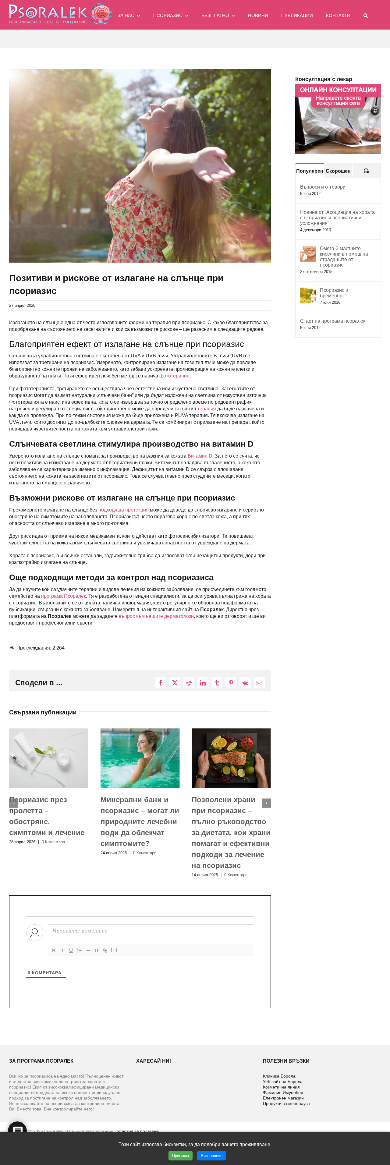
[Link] (105, 950)
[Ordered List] (79, 950)
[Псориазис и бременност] (308, 290)
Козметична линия (281, 1087)
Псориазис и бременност (334, 293)
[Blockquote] (96, 950)
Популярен (309, 171)
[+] (114, 950)
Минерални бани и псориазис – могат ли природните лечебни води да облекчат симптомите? (48, 821)
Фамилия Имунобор (283, 1092)
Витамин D (200, 456)
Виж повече (211, 1155)
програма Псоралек (63, 596)
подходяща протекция (123, 509)
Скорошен (338, 171)
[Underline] (71, 950)
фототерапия (174, 375)
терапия (206, 408)
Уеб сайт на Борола (283, 1081)
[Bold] (54, 950)
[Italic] (62, 950)
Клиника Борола (279, 1076)
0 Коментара (53, 853)
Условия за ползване (138, 1131)
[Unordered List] (88, 950)
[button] (365, 15)
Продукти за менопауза (286, 1103)
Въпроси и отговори (323, 186)
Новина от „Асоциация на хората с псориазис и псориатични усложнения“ (337, 218)
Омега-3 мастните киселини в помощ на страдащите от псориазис (344, 256)
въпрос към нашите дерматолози (156, 616)
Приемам (180, 1155)
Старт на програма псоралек (332, 321)
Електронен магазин (283, 1098)
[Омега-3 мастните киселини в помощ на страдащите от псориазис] (308, 249)
